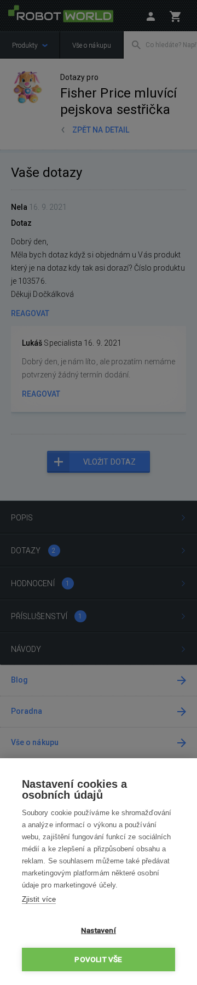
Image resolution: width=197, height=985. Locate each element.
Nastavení (98, 930)
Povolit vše (98, 959)
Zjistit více (39, 899)
